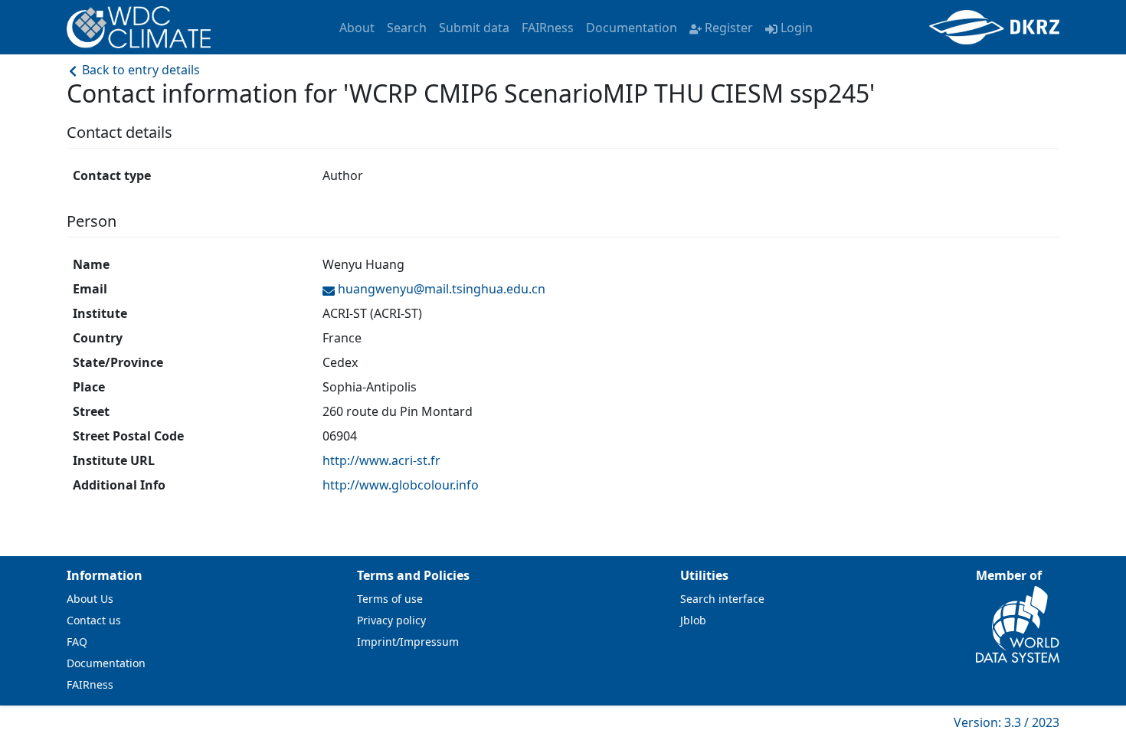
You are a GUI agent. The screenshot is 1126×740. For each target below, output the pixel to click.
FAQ (77, 641)
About (357, 27)
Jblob (693, 620)
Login (797, 27)
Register (729, 27)
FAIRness (548, 27)
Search (407, 27)
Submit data (474, 27)
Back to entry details (139, 69)
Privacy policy (391, 620)
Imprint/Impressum (408, 641)
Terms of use (390, 598)
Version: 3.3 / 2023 (1006, 722)
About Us (90, 598)
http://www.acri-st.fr (381, 460)
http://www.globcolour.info (400, 484)
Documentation (631, 27)
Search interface (722, 598)
